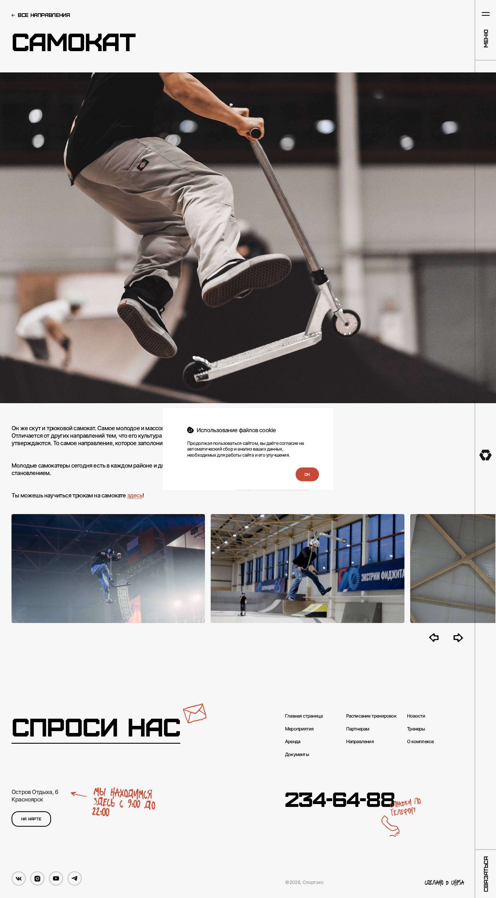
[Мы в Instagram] (37, 878)
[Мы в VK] (18, 878)
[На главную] (485, 455)
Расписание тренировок (371, 716)
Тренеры (416, 729)
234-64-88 (340, 798)
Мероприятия (299, 729)
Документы (297, 754)
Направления (360, 741)
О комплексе (420, 741)
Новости (416, 716)
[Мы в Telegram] (74, 878)
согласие (288, 443)
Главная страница (304, 716)
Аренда (292, 741)
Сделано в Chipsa (444, 883)
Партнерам (357, 729)
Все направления (44, 15)
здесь (134, 495)
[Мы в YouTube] (56, 878)
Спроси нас (95, 726)
